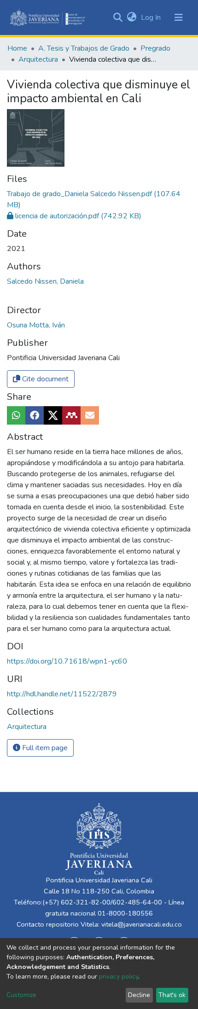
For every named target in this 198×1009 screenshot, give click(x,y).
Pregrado (155, 48)
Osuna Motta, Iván (36, 325)
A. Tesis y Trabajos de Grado (83, 48)
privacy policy (118, 976)
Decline (139, 995)
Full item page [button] (44, 748)
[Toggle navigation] (178, 17)
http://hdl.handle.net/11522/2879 (62, 694)
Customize (21, 995)
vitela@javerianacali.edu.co (141, 924)
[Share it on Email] (90, 415)
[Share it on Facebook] (34, 415)
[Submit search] (117, 17)
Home (17, 48)
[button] (131, 17)
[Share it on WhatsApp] (16, 415)
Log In (152, 17)
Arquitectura (38, 59)
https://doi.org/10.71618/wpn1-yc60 (67, 661)
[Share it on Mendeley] (71, 415)
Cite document (44, 379)
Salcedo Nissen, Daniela (45, 281)
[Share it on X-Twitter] (53, 415)
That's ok (172, 995)
